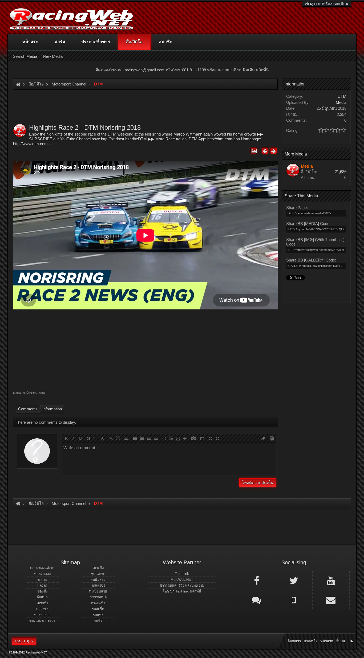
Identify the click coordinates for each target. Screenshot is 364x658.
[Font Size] (95, 438)
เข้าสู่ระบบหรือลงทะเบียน (326, 3)
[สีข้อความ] (88, 438)
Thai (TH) (22, 641)
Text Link (182, 574)
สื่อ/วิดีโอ (134, 41)
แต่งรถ (42, 585)
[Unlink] (118, 438)
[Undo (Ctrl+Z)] (210, 438)
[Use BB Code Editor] (272, 438)
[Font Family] (102, 438)
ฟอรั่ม (59, 41)
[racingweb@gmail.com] (331, 599)
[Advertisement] (145, 349)
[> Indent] (155, 438)
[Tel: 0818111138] (293, 599)
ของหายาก (42, 615)
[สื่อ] (178, 438)
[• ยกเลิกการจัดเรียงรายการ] (135, 438)
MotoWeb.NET (182, 580)
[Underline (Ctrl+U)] (80, 438)
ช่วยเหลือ (311, 641)
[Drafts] (202, 438)
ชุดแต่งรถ (98, 574)
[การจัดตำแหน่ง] (126, 438)
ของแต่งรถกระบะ (42, 621)
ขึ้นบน (340, 641)
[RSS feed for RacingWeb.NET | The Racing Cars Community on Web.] (352, 635)
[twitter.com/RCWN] (293, 580)
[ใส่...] (185, 438)
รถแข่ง (98, 615)
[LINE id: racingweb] (256, 599)
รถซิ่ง (98, 621)
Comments (28, 409)
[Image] (171, 438)
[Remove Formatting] (263, 438)
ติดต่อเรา (294, 641)
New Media (53, 56)
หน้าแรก (30, 41)
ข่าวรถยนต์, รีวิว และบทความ (182, 585)
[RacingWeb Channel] (331, 580)
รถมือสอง (98, 580)
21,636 (340, 171)
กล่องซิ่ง (42, 609)
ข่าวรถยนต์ (98, 597)
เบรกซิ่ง (42, 603)
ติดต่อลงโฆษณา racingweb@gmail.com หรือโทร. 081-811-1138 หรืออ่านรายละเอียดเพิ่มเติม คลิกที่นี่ (182, 70)
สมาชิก (165, 41)
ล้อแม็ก (42, 597)
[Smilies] (164, 438)
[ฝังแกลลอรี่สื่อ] (193, 438)
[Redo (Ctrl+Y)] (217, 438)
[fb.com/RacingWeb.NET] (256, 580)
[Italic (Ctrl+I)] (73, 438)
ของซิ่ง (42, 591)
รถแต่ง (42, 580)
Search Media (25, 56)
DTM (342, 96)
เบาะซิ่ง (98, 568)
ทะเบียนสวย (98, 591)
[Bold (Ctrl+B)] (66, 438)
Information (52, 409)
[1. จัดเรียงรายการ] (142, 438)
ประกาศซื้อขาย (95, 41)
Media (17, 392)
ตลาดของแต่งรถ (42, 568)
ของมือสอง (42, 574)
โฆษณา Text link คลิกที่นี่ (182, 591)
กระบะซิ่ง (98, 603)
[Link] (111, 438)
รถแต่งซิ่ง (98, 585)
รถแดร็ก (98, 609)
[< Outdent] (148, 438)
